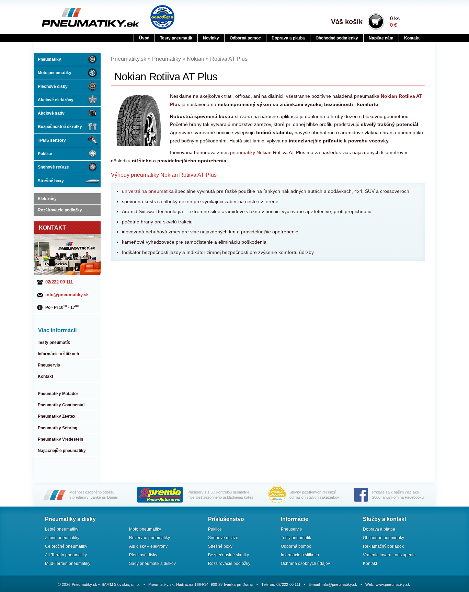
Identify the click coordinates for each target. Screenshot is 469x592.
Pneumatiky (49, 59)
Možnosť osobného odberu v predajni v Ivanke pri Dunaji (93, 494)
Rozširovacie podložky (60, 210)
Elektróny (47, 198)
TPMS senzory (52, 140)
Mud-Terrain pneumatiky (67, 563)
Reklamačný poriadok (383, 546)
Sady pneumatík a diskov (152, 563)
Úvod (144, 38)
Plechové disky (53, 86)
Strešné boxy (51, 180)
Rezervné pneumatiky (149, 537)
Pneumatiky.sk (75, 17)
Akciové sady (51, 113)
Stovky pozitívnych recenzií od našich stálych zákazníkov (314, 494)
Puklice (45, 153)
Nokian (195, 59)
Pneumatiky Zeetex (57, 416)
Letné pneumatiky (61, 529)
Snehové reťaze (53, 167)
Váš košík (347, 21)
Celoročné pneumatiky (66, 546)
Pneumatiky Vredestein (60, 439)
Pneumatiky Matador (58, 393)
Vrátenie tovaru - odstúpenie (389, 555)
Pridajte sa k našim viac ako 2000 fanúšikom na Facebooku (398, 494)
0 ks (395, 21)
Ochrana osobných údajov (305, 563)
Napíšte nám (381, 38)
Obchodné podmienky (337, 38)
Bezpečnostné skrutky (60, 126)
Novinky (211, 38)
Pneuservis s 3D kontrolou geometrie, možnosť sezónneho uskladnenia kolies (220, 494)
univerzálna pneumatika (148, 191)
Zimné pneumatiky (62, 537)
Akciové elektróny (55, 99)
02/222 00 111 (59, 282)
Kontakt (412, 38)
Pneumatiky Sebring (57, 428)
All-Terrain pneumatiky (66, 555)
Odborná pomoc (245, 38)
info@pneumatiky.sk (67, 294)
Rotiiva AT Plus (229, 59)
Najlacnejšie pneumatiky (62, 450)
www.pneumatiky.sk (393, 584)
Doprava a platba (288, 38)
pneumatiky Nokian (251, 152)
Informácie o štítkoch (58, 353)
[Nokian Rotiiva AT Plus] (139, 120)
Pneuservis (49, 365)
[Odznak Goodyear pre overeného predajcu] (162, 17)
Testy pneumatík (176, 38)
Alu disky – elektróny (148, 546)
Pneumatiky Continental (61, 405)
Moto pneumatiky (54, 72)
